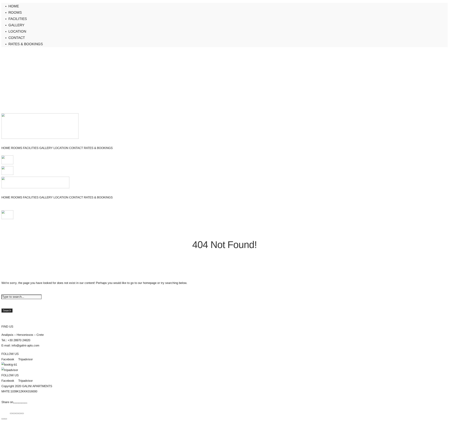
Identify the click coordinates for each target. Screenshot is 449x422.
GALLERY (16, 25)
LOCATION (17, 31)
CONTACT (16, 38)
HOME (13, 6)
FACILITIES (17, 19)
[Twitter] (20, 403)
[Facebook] (14, 403)
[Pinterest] (23, 403)
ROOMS (15, 12)
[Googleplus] (17, 403)
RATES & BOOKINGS (25, 44)
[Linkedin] (25, 403)
